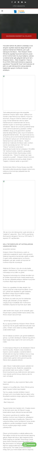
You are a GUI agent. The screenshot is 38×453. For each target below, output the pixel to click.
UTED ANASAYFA (19, 6)
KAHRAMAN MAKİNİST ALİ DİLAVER (18, 37)
